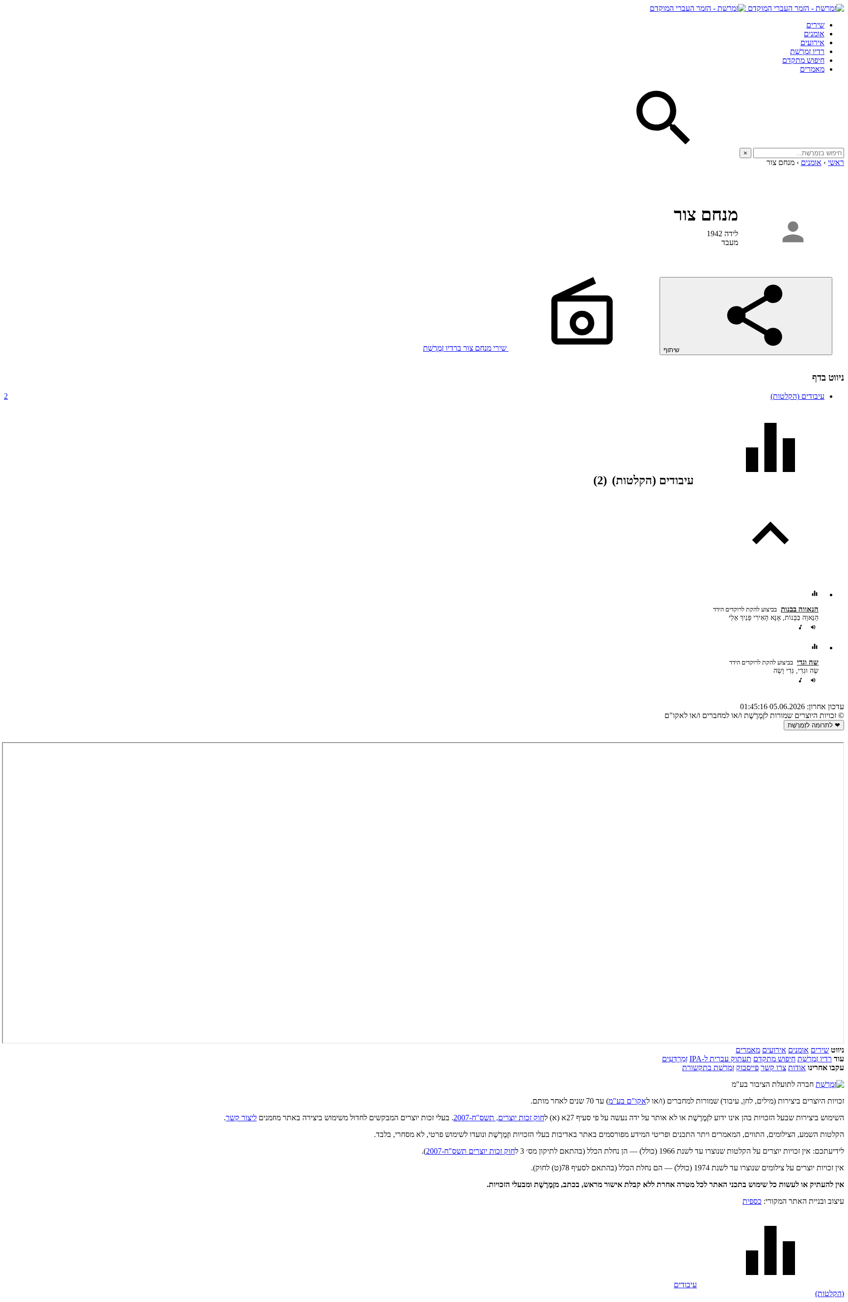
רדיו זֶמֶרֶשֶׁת (807, 51)
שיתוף (672, 350)
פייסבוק (747, 1067)
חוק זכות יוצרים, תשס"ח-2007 (498, 1117)
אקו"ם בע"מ (627, 1101)
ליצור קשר (241, 1117)
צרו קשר (773, 1067)
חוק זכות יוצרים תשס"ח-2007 (470, 1151)
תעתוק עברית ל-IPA (720, 1058)
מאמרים (812, 69)
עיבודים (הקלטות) (414, 396)
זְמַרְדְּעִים (675, 1058)
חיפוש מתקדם (803, 60)
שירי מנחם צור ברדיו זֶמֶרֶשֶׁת (465, 348)
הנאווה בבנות (800, 609)
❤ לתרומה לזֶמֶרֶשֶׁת (814, 725)
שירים (815, 25)
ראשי (836, 162)
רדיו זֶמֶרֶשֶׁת (814, 1058)
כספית (752, 1201)
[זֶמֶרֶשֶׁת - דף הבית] (830, 1084)
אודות (797, 1067)
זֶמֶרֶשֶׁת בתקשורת (708, 1067)
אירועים (812, 42)
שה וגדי (808, 662)
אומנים (814, 33)
